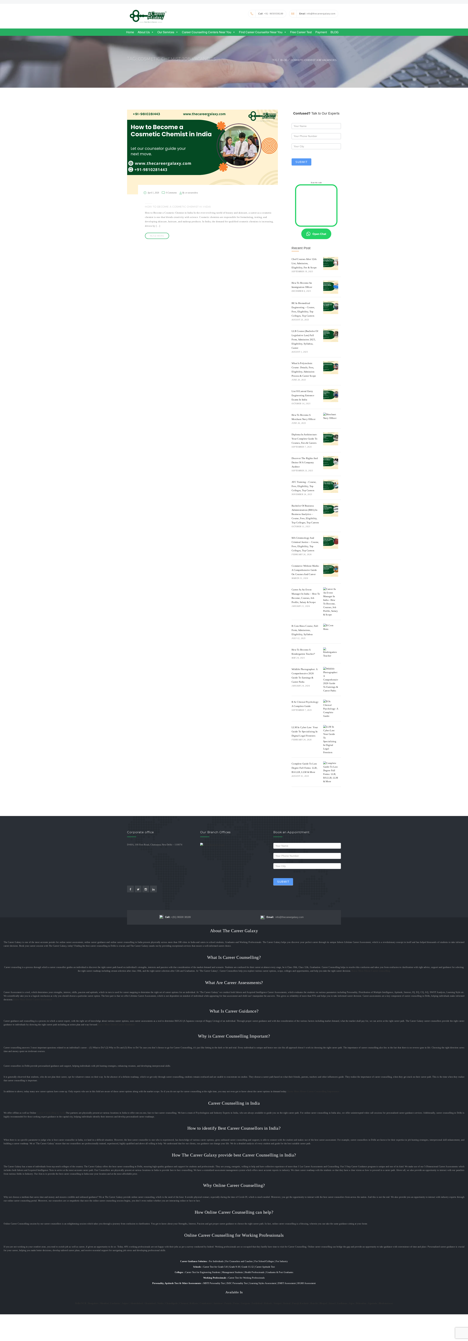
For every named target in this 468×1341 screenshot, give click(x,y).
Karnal (286, 1303)
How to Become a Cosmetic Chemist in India (178, 206)
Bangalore (93, 1303)
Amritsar (218, 1303)
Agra (351, 1303)
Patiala (228, 1303)
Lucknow (115, 1303)
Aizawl (332, 1303)
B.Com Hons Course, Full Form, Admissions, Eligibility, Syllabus (305, 630)
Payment (321, 32)
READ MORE (157, 236)
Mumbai (104, 1303)
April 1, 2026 (153, 192)
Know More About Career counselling (371, 971)
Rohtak (268, 1303)
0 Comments (171, 192)
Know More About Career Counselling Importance (313, 1091)
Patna (236, 1303)
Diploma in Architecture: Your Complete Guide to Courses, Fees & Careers (305, 438)
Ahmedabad (136, 1303)
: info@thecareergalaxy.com (317, 13)
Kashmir (304, 1303)
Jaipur (125, 1303)
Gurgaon (245, 1303)
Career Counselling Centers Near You (206, 32)
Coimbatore (206, 1303)
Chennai (183, 1303)
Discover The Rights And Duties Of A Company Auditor (305, 462)
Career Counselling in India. (51, 1113)
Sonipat (278, 1303)
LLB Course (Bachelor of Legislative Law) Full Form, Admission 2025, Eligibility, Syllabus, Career (305, 339)
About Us (144, 32)
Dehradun (361, 1303)
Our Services (165, 32)
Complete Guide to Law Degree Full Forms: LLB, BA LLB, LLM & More (304, 767)
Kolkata (194, 1303)
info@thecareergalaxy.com (285, 917)
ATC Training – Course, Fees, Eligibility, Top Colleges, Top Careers (304, 486)
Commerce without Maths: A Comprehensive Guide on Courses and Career (306, 570)
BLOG (334, 32)
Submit (301, 161)
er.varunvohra (191, 192)
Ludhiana (342, 1303)
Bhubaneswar (386, 1303)
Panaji (295, 1303)
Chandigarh (171, 1303)
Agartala (372, 1303)
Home (130, 32)
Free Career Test (301, 32)
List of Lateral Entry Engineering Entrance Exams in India (303, 395)
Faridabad (257, 1303)
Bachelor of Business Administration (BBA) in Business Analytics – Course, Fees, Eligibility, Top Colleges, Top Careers (305, 514)
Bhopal (323, 1303)
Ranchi (314, 1303)
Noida (160, 1303)
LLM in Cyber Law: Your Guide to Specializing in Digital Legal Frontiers (305, 731)
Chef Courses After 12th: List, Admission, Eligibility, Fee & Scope (304, 263)
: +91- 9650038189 (270, 13)
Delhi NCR (80, 1303)
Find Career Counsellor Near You (260, 32)
